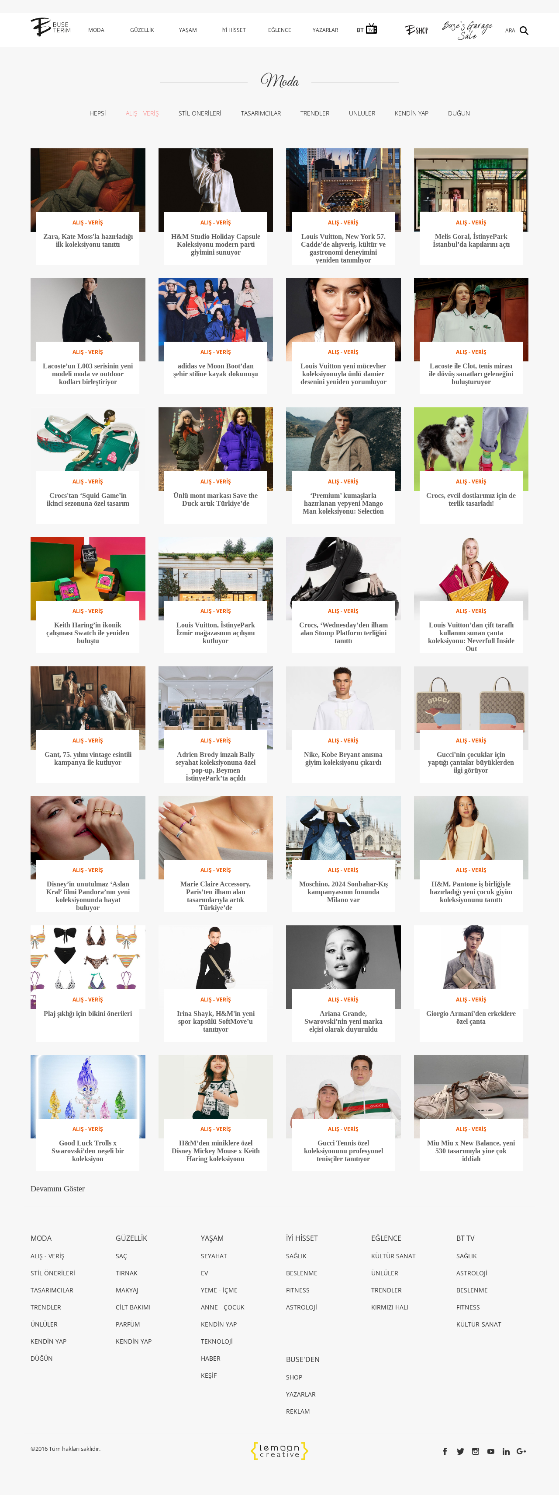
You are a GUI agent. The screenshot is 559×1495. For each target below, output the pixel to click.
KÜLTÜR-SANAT (478, 1324)
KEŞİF (209, 1375)
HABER (211, 1358)
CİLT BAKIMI (133, 1307)
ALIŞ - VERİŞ (142, 113)
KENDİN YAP (411, 113)
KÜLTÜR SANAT (393, 1256)
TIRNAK (127, 1273)
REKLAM (298, 1411)
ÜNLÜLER (362, 113)
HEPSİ (98, 113)
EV (204, 1273)
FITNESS (298, 1290)
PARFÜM (128, 1324)
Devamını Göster (58, 1188)
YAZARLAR (325, 30)
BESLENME (301, 1273)
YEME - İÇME (219, 1290)
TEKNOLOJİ (217, 1341)
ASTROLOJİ (301, 1307)
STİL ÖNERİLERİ (200, 113)
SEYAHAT (214, 1256)
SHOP (294, 1377)
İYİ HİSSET (233, 30)
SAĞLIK (296, 1256)
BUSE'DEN (303, 1359)
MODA (96, 30)
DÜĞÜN (459, 113)
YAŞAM (188, 30)
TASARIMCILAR (261, 113)
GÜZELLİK (142, 30)
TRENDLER (314, 113)
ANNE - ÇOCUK (223, 1307)
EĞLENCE (279, 30)
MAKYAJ (127, 1290)
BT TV (465, 1238)
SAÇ (121, 1256)
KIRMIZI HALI (389, 1307)
